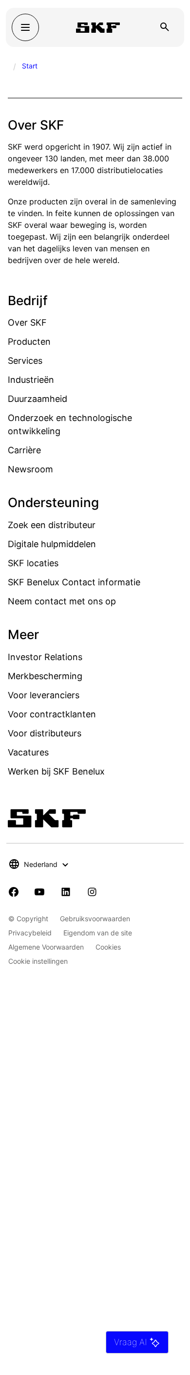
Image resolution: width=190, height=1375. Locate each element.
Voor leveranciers (43, 695)
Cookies (108, 947)
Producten (29, 341)
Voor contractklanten (52, 714)
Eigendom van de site (97, 933)
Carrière (24, 450)
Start (30, 66)
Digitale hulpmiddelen (52, 544)
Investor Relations (45, 657)
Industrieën (31, 380)
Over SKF (27, 322)
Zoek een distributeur (51, 525)
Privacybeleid (30, 933)
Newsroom (30, 469)
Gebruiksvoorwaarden (95, 918)
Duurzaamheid (37, 399)
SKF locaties (33, 563)
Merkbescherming (45, 676)
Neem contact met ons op (62, 601)
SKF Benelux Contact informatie (74, 582)
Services (25, 360)
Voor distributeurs (44, 733)
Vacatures (28, 752)
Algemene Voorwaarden (46, 947)
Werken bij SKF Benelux (56, 771)
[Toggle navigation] (25, 27)
